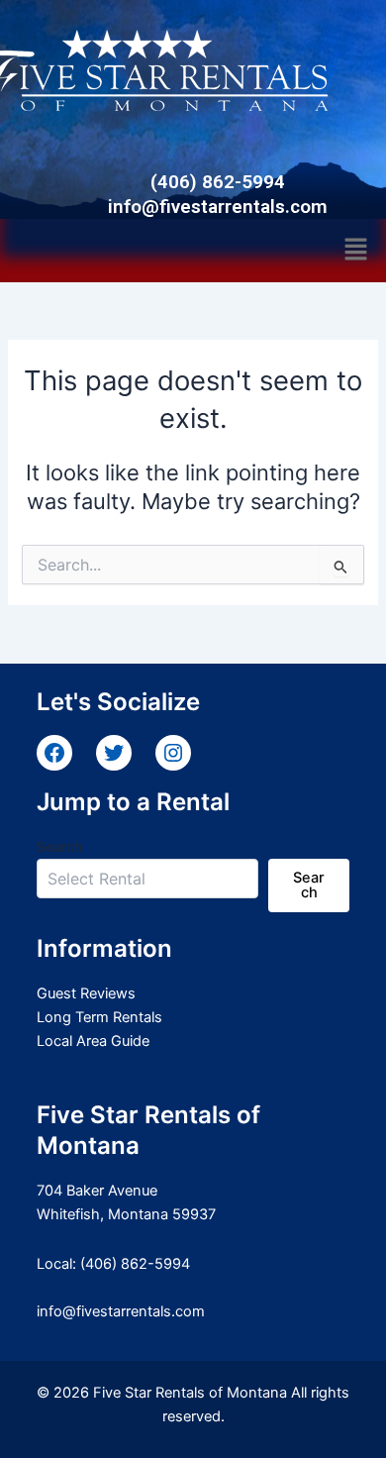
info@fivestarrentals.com (121, 1311)
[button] (356, 250)
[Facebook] (54, 753)
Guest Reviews (86, 993)
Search (59, 846)
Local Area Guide (93, 1041)
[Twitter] (114, 753)
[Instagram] (173, 753)
